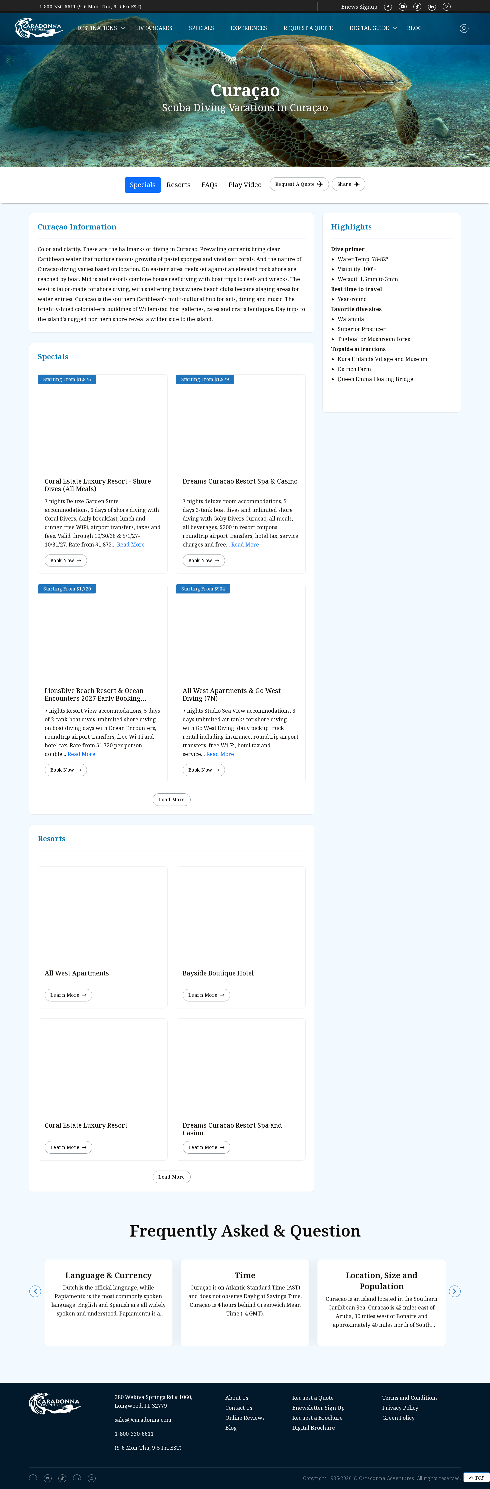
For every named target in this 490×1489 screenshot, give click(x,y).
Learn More (65, 995)
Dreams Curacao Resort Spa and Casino (232, 1129)
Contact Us (238, 1407)
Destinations (97, 28)
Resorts (178, 184)
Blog (414, 28)
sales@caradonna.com (143, 1419)
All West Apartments (77, 973)
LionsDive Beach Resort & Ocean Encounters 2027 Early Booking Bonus (94, 698)
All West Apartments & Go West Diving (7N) (232, 694)
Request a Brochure (317, 1417)
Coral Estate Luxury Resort (86, 1125)
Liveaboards (153, 28)
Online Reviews (245, 1417)
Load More (171, 799)
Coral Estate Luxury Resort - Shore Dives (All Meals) (98, 485)
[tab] (143, 185)
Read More (130, 544)
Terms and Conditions (410, 1397)
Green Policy (398, 1417)
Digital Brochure (313, 1427)
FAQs (209, 184)
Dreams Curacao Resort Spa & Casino (240, 481)
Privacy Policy (400, 1407)
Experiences (249, 28)
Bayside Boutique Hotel (218, 973)
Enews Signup (359, 6)
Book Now (62, 560)
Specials (201, 28)
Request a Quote (308, 28)
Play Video (245, 184)
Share (344, 184)
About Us (236, 1397)
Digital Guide (369, 28)
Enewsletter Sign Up (318, 1407)
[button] (35, 1291)
